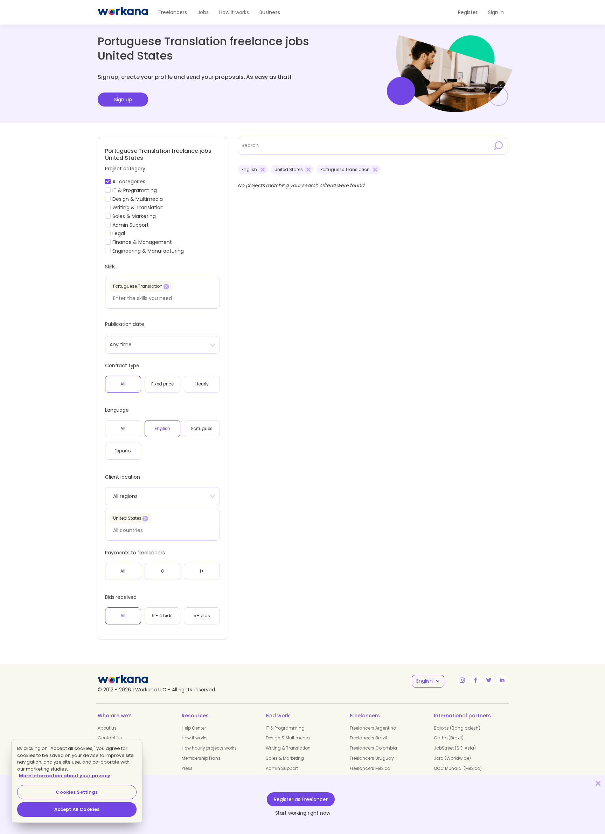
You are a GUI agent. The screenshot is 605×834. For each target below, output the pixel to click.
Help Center (194, 728)
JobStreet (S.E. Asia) (455, 748)
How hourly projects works (209, 748)
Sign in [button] (496, 12)
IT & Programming (285, 728)
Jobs (203, 12)
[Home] (122, 12)
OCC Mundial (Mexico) (458, 768)
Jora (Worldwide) (452, 758)
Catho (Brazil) (449, 738)
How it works (234, 12)
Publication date (124, 324)
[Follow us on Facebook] (475, 680)
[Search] (498, 145)
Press (187, 768)
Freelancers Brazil (368, 738)
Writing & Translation (288, 748)
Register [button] (468, 12)
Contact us (110, 738)
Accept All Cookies (76, 809)
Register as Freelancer (301, 799)
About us (107, 728)
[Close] (597, 783)
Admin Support (282, 768)
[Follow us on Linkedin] (502, 680)
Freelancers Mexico (370, 768)
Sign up (123, 99)
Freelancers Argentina (373, 728)
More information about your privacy (64, 775)
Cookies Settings (77, 792)
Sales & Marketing (285, 758)
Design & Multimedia (288, 738)
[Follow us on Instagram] (462, 680)
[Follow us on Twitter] (489, 680)
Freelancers (173, 12)
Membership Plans (201, 758)
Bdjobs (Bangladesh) (457, 728)
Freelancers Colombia (373, 748)
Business (269, 12)
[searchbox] (160, 298)
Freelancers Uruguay (372, 758)
